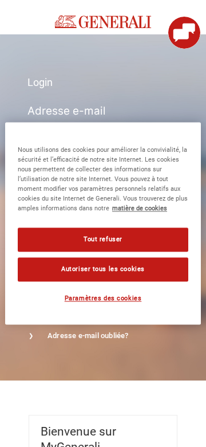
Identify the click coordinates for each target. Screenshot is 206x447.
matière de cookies (139, 209)
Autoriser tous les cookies (103, 269)
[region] (103, 223)
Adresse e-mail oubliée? (88, 335)
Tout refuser (103, 240)
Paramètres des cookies (103, 299)
